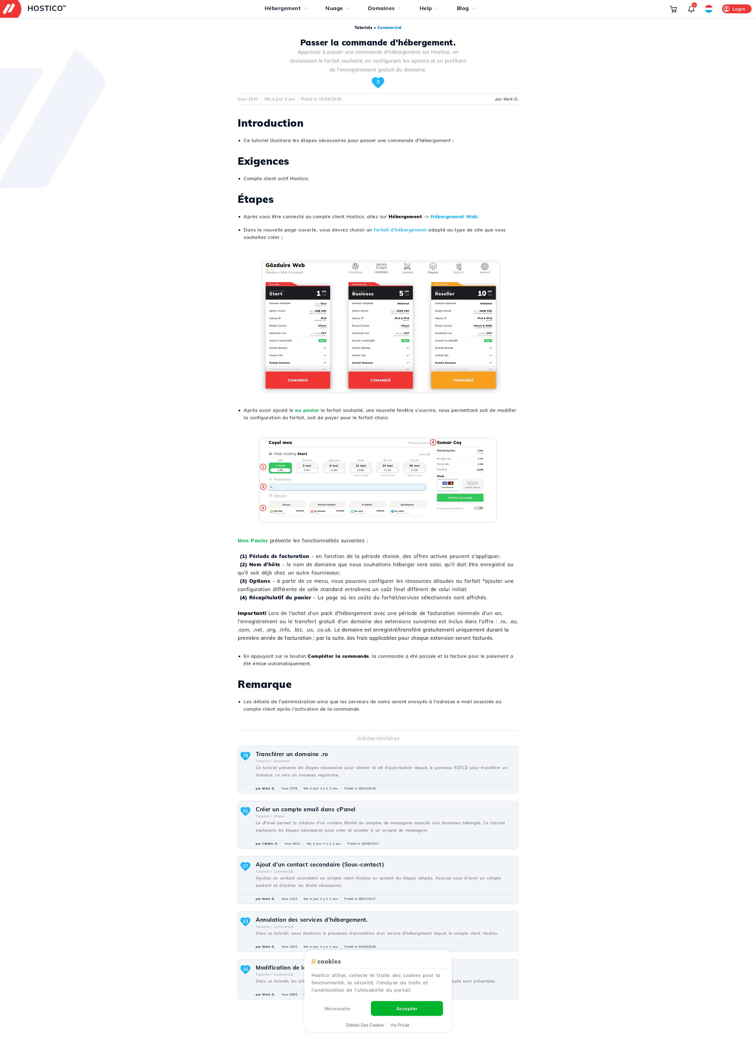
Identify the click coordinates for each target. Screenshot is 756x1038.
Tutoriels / (264, 761)
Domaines (282, 761)
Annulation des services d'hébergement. (312, 919)
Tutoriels (364, 27)
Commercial (389, 27)
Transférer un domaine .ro (292, 754)
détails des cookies (365, 1025)
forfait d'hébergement (400, 230)
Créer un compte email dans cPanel (306, 809)
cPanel (279, 816)
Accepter (407, 1008)
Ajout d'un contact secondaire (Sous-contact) (320, 864)
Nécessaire (338, 1008)
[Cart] (673, 9)
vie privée (400, 1025)
